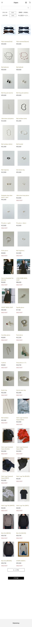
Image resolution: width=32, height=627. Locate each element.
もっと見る (16, 570)
